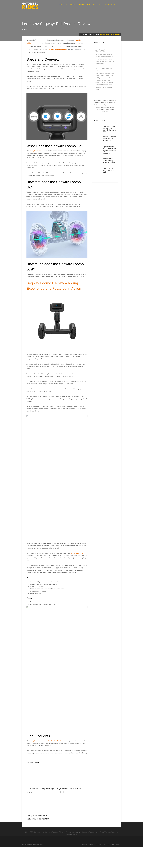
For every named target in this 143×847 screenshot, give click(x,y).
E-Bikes (65, 4)
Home (60, 4)
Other (100, 4)
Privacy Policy (101, 844)
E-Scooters (72, 4)
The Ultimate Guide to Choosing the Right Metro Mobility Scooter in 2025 (109, 129)
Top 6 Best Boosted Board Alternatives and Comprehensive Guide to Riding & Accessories (109, 150)
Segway (88, 4)
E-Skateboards (80, 4)
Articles (107, 4)
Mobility (95, 4)
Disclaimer (110, 844)
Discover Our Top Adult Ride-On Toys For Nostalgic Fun (109, 138)
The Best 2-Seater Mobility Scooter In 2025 (108, 170)
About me (113, 4)
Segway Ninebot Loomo (57, 49)
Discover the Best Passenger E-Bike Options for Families (109, 160)
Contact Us (92, 844)
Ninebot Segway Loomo (78, 553)
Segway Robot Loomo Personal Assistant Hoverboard (45, 741)
